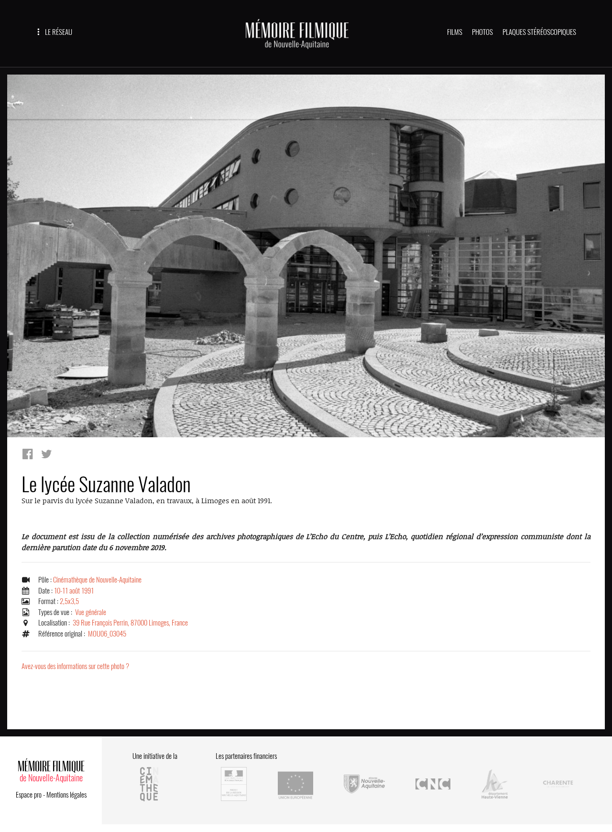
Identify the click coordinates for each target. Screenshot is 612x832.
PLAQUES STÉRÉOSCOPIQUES (539, 32)
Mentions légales (66, 795)
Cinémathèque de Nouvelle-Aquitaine (97, 579)
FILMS (454, 32)
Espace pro (29, 795)
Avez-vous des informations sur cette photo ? (75, 666)
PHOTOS (482, 32)
